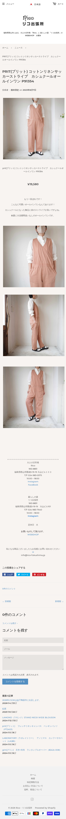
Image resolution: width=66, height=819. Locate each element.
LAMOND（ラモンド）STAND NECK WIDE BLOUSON (29, 717)
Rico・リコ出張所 (24, 808)
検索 (33, 778)
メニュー (10, 4)
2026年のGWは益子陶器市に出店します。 (21, 700)
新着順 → (59, 601)
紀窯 (5, 708)
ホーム (5, 47)
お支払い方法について (33, 786)
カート (60, 4)
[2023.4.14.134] (33, 427)
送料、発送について (33, 789)
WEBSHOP (33, 534)
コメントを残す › (9, 623)
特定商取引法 (33, 782)
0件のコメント (9, 588)
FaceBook (33, 485)
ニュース (19, 47)
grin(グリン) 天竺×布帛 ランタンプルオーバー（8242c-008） (31, 750)
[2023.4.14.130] (33, 286)
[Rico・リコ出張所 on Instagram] (32, 800)
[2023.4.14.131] (33, 355)
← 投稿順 (6, 601)
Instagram (33, 481)
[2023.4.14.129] (33, 158)
